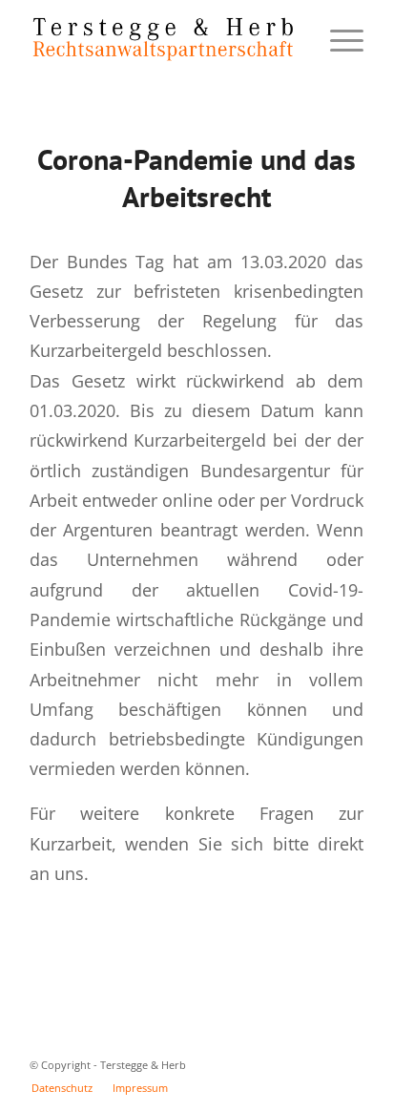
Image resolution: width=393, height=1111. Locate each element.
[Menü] (337, 39)
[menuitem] (62, 1088)
